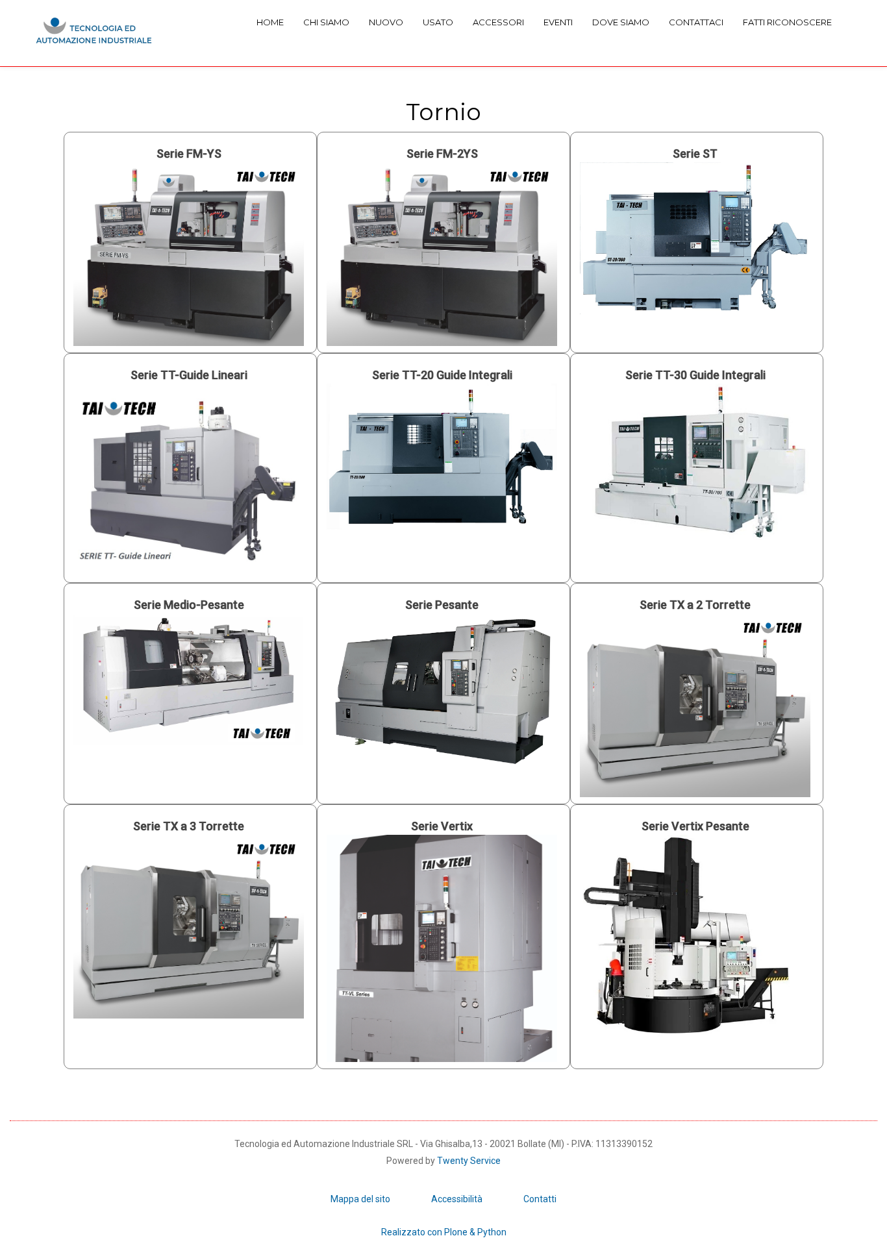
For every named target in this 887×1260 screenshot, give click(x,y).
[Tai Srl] (94, 33)
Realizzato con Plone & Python (443, 1232)
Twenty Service (469, 1160)
